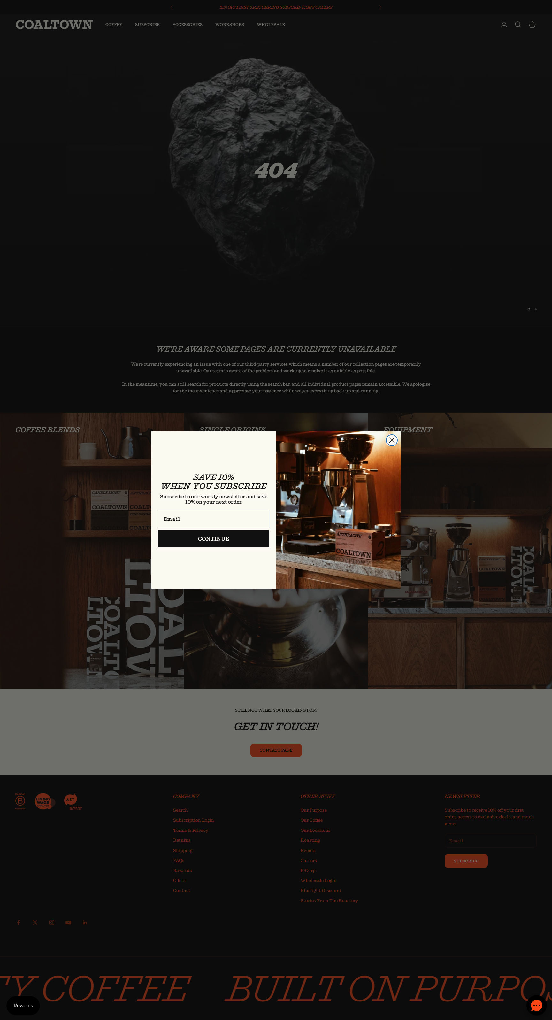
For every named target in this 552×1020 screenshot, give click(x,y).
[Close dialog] (391, 440)
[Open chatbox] (536, 1005)
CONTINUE (213, 539)
